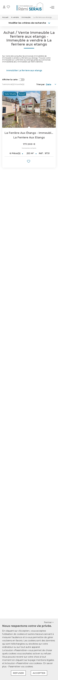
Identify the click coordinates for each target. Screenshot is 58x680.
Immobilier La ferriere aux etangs (24, 70)
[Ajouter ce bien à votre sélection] (29, 162)
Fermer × (49, 622)
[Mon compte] (4, 7)
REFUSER (18, 673)
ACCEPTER (39, 673)
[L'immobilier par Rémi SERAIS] (30, 7)
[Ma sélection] (8, 7)
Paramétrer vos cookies (20, 666)
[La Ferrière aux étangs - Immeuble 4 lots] (29, 109)
